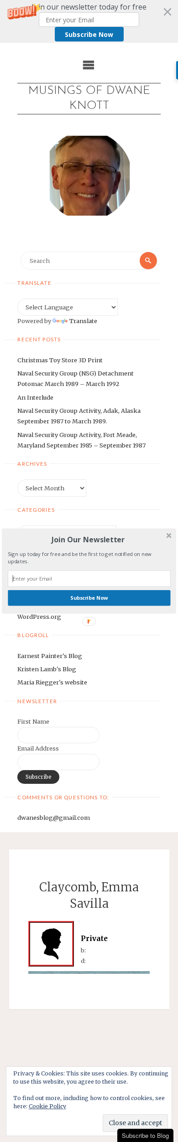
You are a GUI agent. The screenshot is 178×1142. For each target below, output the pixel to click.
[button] (88, 539)
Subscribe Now (89, 597)
